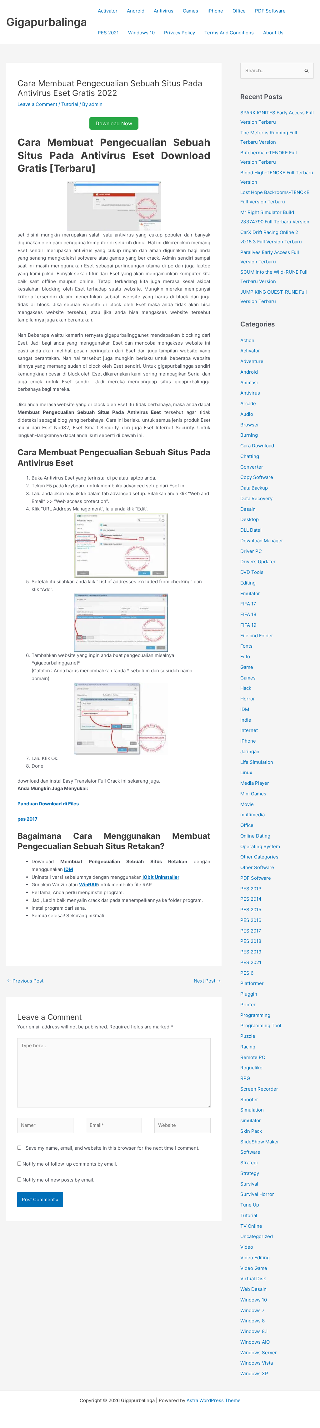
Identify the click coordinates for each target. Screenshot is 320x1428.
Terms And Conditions (229, 33)
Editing (248, 583)
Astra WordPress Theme (214, 1400)
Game (246, 667)
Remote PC (252, 1057)
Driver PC (251, 551)
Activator (108, 11)
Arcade (248, 403)
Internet (249, 730)
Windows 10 (141, 33)
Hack (245, 688)
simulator (250, 1120)
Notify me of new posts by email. (58, 1180)
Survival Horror (257, 1194)
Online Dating (255, 836)
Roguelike (251, 1068)
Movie (247, 804)
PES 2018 (250, 941)
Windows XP (254, 1373)
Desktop (249, 519)
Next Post (207, 981)
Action (247, 340)
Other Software (257, 867)
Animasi (249, 383)
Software (250, 1152)
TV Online (251, 1226)
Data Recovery (256, 498)
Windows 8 (252, 1321)
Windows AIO (255, 1342)
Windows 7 (252, 1310)
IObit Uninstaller (160, 877)
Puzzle (247, 1036)
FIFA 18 (248, 614)
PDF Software (270, 11)
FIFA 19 (248, 625)
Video (246, 1247)
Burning (249, 435)
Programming (255, 1015)
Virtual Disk (253, 1278)
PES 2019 (250, 952)
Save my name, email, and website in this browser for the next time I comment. (112, 1148)
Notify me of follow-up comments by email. (69, 1164)
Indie (245, 720)
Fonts (246, 646)
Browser (249, 425)
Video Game (253, 1268)
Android (135, 11)
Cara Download (257, 446)
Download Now (114, 123)
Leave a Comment (37, 104)
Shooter (249, 1099)
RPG (245, 1078)
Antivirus (163, 11)
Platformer (252, 983)
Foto (245, 656)
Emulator (250, 593)
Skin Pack (251, 1131)
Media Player (254, 783)
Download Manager (261, 541)
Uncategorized (256, 1236)
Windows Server (258, 1353)
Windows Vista (256, 1363)
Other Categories (259, 857)
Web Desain (253, 1289)
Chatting (249, 456)
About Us (273, 33)
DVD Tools (251, 572)
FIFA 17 (248, 604)
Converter (251, 467)
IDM (244, 709)
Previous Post (25, 981)
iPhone (215, 11)
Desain (248, 509)
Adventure (251, 361)
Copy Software (256, 477)
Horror (247, 699)
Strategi (249, 1163)
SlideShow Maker (259, 1142)
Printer (248, 1005)
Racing (247, 1047)
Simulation (252, 1110)
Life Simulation (256, 762)
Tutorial (69, 104)
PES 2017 (250, 931)
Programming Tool (260, 1025)
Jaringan (249, 751)
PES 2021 (108, 33)
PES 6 (246, 973)
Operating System (260, 846)
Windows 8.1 (254, 1331)
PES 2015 (250, 910)
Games (190, 11)
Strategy (249, 1173)
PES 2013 (251, 889)
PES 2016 (250, 920)
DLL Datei (251, 530)
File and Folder (256, 636)
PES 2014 (251, 899)
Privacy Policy (179, 33)
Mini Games (253, 794)
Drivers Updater (258, 562)
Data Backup (254, 488)
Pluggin (248, 994)
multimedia (252, 815)
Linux (246, 772)
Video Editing (255, 1258)
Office (239, 11)
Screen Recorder (259, 1089)
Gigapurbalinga (46, 21)
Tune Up (249, 1205)
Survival (249, 1184)
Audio (246, 414)
